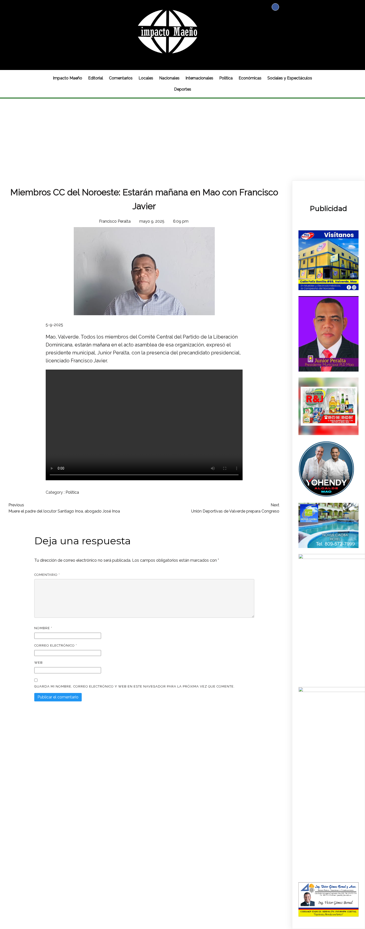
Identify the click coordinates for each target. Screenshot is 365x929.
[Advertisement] (182, 136)
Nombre (43, 628)
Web (38, 662)
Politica (72, 492)
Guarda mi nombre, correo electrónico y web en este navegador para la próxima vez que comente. (134, 686)
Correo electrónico (55, 645)
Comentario (47, 575)
